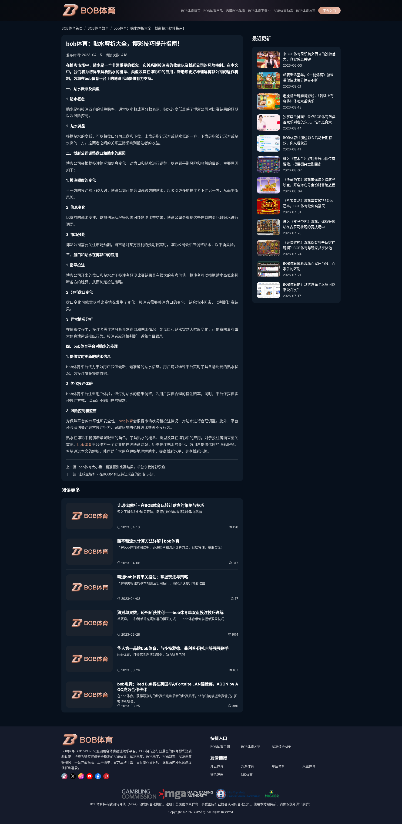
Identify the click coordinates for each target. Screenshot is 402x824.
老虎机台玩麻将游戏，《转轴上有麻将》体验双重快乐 (308, 98)
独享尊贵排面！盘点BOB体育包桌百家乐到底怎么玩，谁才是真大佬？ (309, 120)
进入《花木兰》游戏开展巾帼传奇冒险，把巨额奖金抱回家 (309, 161)
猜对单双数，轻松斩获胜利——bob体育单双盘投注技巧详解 (170, 612)
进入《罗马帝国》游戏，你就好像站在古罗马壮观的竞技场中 (309, 224)
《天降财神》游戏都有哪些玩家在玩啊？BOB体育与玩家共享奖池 (309, 245)
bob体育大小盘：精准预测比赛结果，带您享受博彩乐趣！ (123, 467)
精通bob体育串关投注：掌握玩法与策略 (152, 577)
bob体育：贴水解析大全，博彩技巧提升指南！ (150, 28)
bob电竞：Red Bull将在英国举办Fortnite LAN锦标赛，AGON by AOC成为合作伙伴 (177, 687)
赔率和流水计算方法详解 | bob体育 (148, 541)
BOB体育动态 (283, 11)
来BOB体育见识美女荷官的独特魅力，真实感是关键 (309, 56)
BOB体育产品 (213, 11)
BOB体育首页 (191, 11)
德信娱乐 (216, 775)
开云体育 (216, 766)
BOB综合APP (281, 747)
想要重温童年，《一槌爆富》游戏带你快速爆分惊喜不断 (308, 77)
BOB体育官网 (220, 747)
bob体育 (126, 421)
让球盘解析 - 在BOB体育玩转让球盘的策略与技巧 (116, 474)
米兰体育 (308, 766)
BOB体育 (96, 804)
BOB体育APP (250, 747)
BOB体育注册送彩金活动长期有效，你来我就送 (307, 140)
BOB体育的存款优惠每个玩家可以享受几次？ (309, 287)
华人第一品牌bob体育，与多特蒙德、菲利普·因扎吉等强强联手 (173, 648)
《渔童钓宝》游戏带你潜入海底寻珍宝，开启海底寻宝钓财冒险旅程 (309, 182)
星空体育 (278, 766)
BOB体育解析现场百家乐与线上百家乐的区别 (309, 266)
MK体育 (247, 775)
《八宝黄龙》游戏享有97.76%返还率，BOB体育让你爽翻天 (308, 203)
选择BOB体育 (235, 11)
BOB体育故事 (305, 11)
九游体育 (247, 766)
